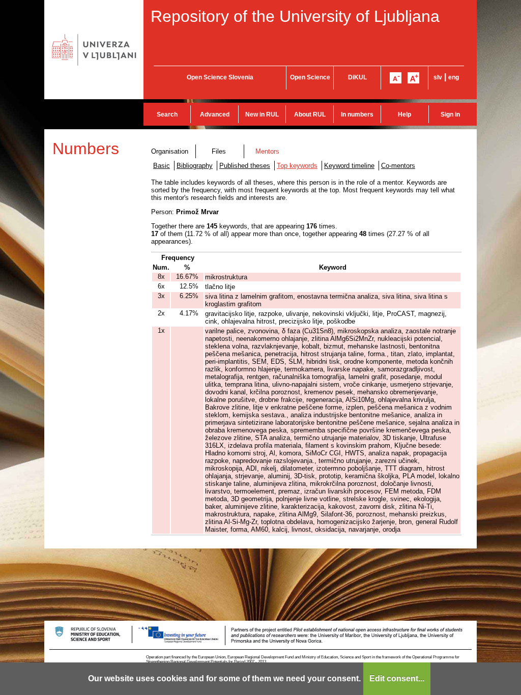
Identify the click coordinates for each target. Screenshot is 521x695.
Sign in (450, 114)
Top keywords (297, 165)
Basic (161, 165)
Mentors (267, 151)
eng (453, 77)
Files (219, 151)
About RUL (310, 114)
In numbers (357, 114)
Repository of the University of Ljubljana (295, 16)
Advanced (214, 114)
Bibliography (195, 165)
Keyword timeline (349, 165)
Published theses (244, 165)
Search (167, 114)
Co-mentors (398, 165)
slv (437, 77)
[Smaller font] (395, 77)
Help (404, 114)
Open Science (310, 77)
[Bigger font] (413, 77)
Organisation (169, 151)
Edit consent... (396, 678)
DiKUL (357, 77)
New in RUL (262, 114)
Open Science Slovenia (220, 77)
